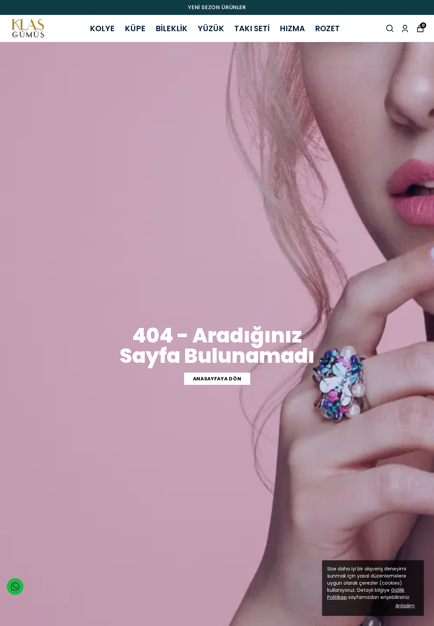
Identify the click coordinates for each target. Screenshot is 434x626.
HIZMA (292, 28)
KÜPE (135, 28)
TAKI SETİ (252, 28)
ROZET (327, 28)
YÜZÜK (211, 28)
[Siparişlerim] (405, 28)
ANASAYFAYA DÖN (217, 378)
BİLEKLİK (172, 28)
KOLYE (102, 28)
